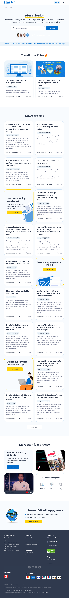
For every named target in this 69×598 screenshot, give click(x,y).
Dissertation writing (31, 44)
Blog (26, 555)
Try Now (12, 467)
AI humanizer (60, 489)
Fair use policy (28, 590)
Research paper (20, 44)
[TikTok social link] (36, 567)
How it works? (28, 538)
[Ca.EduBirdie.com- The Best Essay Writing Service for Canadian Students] (6, 576)
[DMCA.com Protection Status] (51, 552)
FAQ (26, 542)
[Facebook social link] (29, 567)
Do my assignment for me (10, 542)
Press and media (51, 559)
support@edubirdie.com (55, 538)
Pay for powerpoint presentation (11, 550)
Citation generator (52, 489)
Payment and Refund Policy (33, 592)
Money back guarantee (31, 544)
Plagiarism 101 (41, 44)
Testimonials (28, 540)
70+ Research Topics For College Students (16, 81)
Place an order (33, 521)
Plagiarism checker (42, 489)
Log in (57, 2)
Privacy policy (7, 590)
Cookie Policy (45, 592)
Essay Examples (29, 552)
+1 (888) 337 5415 (53, 542)
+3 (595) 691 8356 (53, 545)
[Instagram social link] (39, 567)
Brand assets (50, 563)
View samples (14, 369)
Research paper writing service (11, 544)
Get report (49, 269)
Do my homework (8, 548)
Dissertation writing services (10, 546)
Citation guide (62, 44)
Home (5, 7)
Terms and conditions (17, 590)
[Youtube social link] (33, 567)
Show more (34, 427)
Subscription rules (8, 592)
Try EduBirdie (14, 212)
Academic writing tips (52, 44)
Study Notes (28, 557)
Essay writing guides (9, 44)
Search (52, 28)
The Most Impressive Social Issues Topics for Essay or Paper (49, 82)
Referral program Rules (19, 592)
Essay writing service (9, 538)
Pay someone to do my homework (12, 540)
